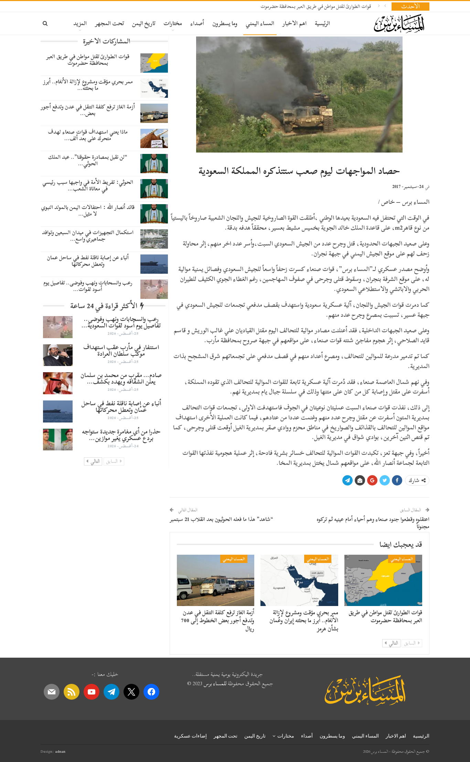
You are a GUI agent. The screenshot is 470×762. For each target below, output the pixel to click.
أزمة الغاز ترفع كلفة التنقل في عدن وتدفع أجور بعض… (88, 110)
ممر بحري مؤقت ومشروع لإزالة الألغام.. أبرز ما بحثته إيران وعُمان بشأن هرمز (303, 620)
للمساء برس (215, 683)
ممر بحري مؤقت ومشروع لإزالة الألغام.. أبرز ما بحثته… (88, 85)
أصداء (197, 23)
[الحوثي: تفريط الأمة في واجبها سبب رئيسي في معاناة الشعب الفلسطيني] (154, 188)
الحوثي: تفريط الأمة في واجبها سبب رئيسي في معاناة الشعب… (87, 185)
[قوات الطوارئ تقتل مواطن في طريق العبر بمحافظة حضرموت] (383, 580)
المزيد (80, 23)
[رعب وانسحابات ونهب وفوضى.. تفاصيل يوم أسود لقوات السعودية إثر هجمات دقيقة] (154, 289)
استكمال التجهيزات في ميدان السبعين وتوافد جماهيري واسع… (87, 235)
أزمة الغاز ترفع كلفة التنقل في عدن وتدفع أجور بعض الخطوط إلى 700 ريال (217, 620)
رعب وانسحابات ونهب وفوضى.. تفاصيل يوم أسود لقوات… (87, 286)
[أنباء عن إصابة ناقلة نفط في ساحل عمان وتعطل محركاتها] (154, 264)
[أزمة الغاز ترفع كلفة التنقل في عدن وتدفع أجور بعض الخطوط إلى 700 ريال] (216, 580)
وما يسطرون (224, 23)
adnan (60, 751)
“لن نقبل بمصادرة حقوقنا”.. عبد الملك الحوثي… (87, 160)
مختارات (172, 23)
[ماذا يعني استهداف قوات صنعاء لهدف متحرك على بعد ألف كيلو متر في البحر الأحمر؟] (154, 138)
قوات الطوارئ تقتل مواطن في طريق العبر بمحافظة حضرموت (315, 6)
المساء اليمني (260, 23)
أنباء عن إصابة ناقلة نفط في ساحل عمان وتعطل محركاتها (88, 261)
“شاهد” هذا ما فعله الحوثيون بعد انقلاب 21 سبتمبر (221, 519)
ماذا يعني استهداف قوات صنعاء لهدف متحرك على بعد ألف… (88, 135)
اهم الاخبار (294, 23)
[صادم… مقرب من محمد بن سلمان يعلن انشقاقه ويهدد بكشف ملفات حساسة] (58, 383)
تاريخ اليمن (143, 23)
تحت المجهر (109, 23)
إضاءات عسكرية (190, 736)
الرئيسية (322, 23)
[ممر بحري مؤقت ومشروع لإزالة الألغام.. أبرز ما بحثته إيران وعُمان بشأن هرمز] (299, 580)
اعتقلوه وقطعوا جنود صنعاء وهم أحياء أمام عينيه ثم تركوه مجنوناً (373, 523)
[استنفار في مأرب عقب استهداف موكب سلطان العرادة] (58, 355)
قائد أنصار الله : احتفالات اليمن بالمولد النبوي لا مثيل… (88, 210)
